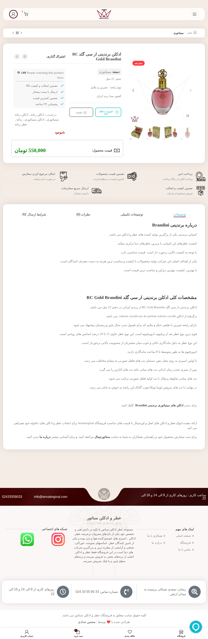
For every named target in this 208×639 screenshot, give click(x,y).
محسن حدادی (86, 622)
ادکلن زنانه (37, 114)
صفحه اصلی (183, 535)
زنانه (19, 119)
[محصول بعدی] (13, 33)
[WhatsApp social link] (17, 56)
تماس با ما (184, 549)
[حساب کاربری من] (13, 14)
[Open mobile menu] (194, 14)
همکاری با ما (154, 535)
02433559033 (12, 496)
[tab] (179, 214)
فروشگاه (185, 542)
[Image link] (58, 539)
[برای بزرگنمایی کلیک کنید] (188, 116)
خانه (189, 32)
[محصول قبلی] (21, 33)
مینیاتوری (178, 32)
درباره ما (157, 542)
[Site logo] (104, 13)
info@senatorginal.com (50, 496)
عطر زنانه (21, 124)
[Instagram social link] (25, 56)
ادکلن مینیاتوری (34, 119)
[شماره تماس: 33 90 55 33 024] (126, 592)
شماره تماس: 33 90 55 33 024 (97, 591)
